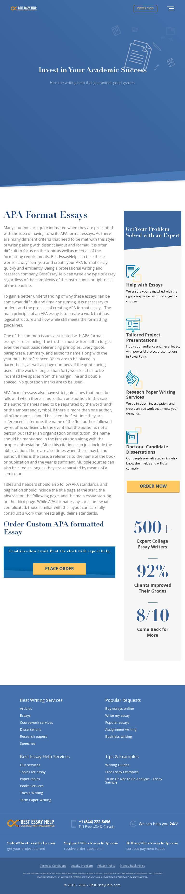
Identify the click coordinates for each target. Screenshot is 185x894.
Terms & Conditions (53, 865)
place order (59, 569)
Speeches (27, 743)
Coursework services (36, 722)
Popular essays (117, 722)
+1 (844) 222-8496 (94, 821)
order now (153, 486)
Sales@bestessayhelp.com (31, 843)
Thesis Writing (31, 793)
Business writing (118, 736)
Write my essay (117, 715)
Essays (25, 715)
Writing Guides (117, 765)
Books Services (32, 786)
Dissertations (30, 729)
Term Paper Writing (35, 800)
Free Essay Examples (122, 772)
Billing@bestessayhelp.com (152, 843)
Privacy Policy (106, 865)
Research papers (33, 736)
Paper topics (30, 779)
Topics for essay (33, 772)
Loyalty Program (82, 865)
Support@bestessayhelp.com (91, 843)
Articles (26, 708)
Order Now (145, 8)
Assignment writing (121, 729)
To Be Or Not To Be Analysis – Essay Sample (133, 780)
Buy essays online (119, 708)
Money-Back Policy (132, 865)
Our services (30, 765)
